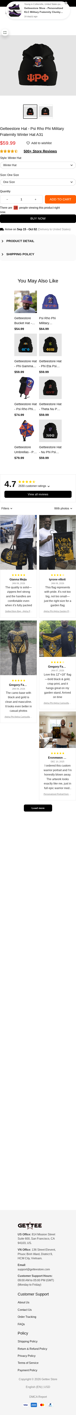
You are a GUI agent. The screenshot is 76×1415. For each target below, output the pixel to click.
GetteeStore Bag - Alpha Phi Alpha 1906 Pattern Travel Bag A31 (18, 611)
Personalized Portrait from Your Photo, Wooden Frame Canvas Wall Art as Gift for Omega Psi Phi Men (58, 794)
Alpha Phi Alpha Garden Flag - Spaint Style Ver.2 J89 (58, 611)
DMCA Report (38, 1396)
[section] (40, 151)
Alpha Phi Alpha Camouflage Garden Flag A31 (57, 703)
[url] (34, 1269)
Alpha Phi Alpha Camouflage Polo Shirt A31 (18, 717)
